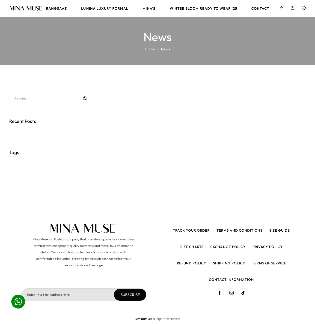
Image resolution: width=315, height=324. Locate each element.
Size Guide (279, 230)
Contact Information (231, 279)
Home (150, 49)
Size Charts (191, 247)
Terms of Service (269, 263)
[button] (281, 8)
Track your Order (191, 230)
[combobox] (50, 98)
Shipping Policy (229, 263)
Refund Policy (191, 263)
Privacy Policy (268, 247)
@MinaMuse (144, 319)
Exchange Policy (228, 247)
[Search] (85, 98)
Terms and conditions (239, 230)
